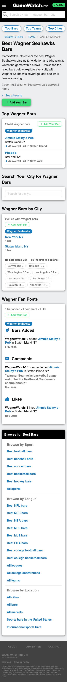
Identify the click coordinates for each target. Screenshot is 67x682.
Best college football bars (25, 550)
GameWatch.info (13, 36)
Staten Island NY (15, 142)
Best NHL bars (17, 528)
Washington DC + (18, 272)
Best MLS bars (17, 535)
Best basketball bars (21, 474)
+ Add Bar (59, 4)
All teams (13, 580)
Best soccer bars (19, 466)
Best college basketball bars (27, 558)
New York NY (13, 157)
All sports (13, 489)
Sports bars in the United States (29, 619)
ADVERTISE (33, 646)
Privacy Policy (21, 662)
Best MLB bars (17, 513)
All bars (12, 604)
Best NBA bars (17, 520)
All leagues (15, 565)
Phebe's (11, 152)
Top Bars (11, 28)
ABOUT (12, 646)
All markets (15, 612)
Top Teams (33, 28)
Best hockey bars (19, 481)
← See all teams (12, 95)
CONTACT (54, 646)
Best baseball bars (20, 459)
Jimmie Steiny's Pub (19, 138)
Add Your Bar (16, 102)
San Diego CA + (42, 278)
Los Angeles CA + (46, 272)
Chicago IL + (36, 266)
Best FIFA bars (17, 543)
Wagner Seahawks (18, 130)
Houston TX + (15, 285)
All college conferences (23, 573)
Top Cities (55, 28)
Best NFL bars (17, 505)
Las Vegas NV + (17, 278)
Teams (31, 36)
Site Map (6, 662)
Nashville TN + (39, 285)
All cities (13, 597)
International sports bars (24, 627)
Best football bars (19, 451)
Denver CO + (15, 266)
